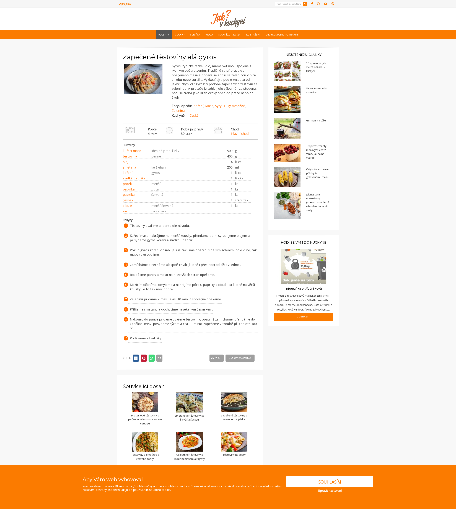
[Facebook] (312, 4)
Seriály (195, 34)
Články (180, 34)
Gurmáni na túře (316, 120)
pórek (127, 184)
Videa (209, 34)
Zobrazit (303, 316)
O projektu (125, 3)
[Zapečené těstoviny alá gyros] (143, 93)
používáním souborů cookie (151, 490)
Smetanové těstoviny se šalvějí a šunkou (189, 417)
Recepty (164, 34)
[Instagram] (318, 4)
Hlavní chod (240, 133)
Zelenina (178, 110)
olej (125, 162)
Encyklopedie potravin (282, 34)
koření (127, 172)
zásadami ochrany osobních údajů (105, 490)
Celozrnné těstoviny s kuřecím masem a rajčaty (189, 456)
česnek (128, 200)
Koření (198, 106)
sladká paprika (134, 178)
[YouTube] (325, 4)
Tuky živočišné (234, 106)
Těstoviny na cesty (234, 454)
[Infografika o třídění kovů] (303, 266)
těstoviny (130, 156)
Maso (209, 106)
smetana (129, 167)
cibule (127, 205)
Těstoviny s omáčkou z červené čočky (145, 456)
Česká (194, 115)
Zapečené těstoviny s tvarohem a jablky (234, 417)
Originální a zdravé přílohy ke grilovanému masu (317, 173)
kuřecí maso (132, 151)
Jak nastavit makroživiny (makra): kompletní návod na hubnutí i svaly (317, 202)
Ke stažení (253, 34)
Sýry (218, 106)
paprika (129, 189)
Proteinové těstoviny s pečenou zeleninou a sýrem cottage (145, 419)
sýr (125, 211)
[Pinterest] (332, 4)
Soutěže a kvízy (229, 34)
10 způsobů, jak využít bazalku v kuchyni (316, 67)
